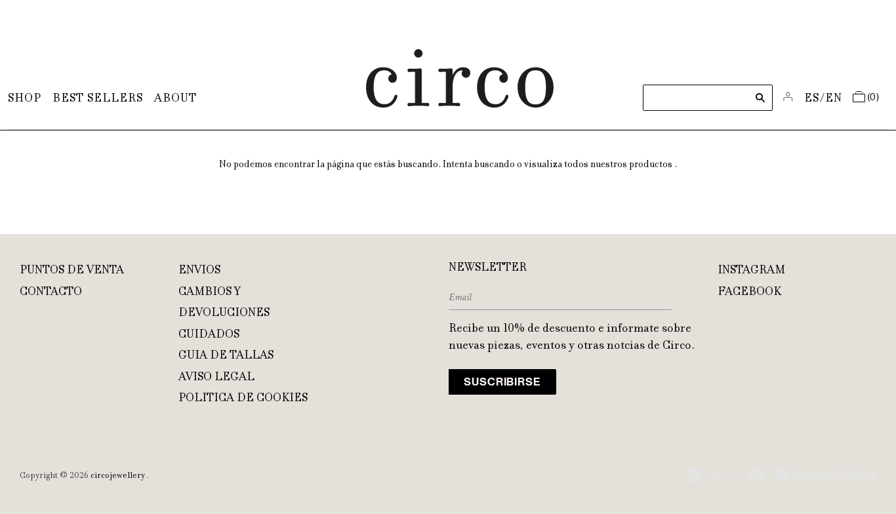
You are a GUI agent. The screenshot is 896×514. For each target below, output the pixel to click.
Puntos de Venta (72, 270)
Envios (199, 270)
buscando (494, 165)
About (175, 99)
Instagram (751, 270)
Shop (24, 99)
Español (812, 99)
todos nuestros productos (618, 165)
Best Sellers (97, 99)
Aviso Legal (216, 377)
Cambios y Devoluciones (224, 303)
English (834, 99)
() (873, 97)
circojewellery (118, 476)
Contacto (51, 292)
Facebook (749, 292)
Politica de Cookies (243, 398)
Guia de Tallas (226, 356)
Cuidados (208, 335)
